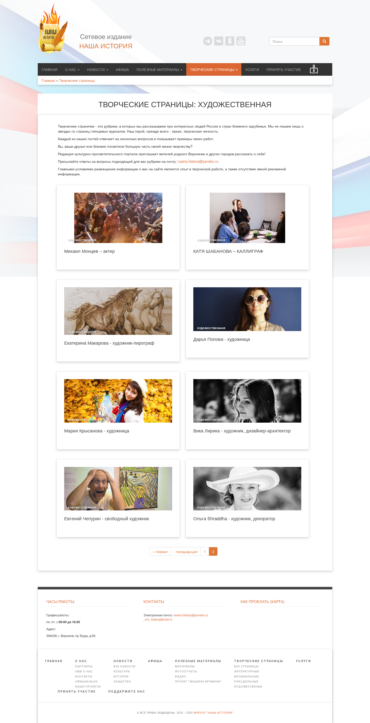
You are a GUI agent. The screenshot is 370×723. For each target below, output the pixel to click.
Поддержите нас (126, 691)
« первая (160, 551)
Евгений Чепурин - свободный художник (106, 518)
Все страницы (246, 666)
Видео (180, 676)
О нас (71, 69)
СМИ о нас (84, 671)
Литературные (246, 671)
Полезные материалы (158, 69)
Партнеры (84, 666)
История (121, 676)
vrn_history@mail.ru (158, 619)
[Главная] (55, 28)
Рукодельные (246, 681)
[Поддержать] (314, 69)
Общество (122, 681)
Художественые (248, 686)
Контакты (83, 676)
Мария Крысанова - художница (96, 430)
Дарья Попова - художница (221, 339)
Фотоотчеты (186, 671)
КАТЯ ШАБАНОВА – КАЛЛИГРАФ (228, 251)
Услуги (252, 69)
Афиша (122, 69)
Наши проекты (88, 686)
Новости (96, 69)
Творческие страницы (212, 69)
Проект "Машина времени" (198, 681)
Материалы (185, 666)
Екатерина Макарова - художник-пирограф (109, 342)
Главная (49, 69)
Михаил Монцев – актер (89, 251)
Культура (122, 671)
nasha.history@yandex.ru (198, 161)
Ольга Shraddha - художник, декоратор (234, 518)
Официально (86, 681)
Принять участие (284, 69)
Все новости (124, 666)
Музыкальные (246, 676)
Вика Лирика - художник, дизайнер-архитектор (242, 430)
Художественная (82, 240)
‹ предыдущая (186, 551)
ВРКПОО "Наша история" (213, 712)
